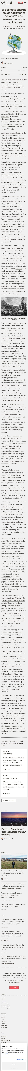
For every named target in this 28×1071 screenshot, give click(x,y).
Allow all (14, 1063)
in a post (19, 268)
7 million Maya (7, 109)
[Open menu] (25, 2)
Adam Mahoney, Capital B (7, 963)
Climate (14, 838)
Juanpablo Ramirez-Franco (8, 888)
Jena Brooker (7, 838)
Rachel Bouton (4, 927)
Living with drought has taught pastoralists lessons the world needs (12, 947)
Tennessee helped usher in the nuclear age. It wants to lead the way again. (12, 873)
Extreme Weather (5, 1006)
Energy (3, 997)
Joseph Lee (4, 952)
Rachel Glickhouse (5, 940)
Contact (3, 1021)
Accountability (4, 1004)
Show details (20, 1059)
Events (3, 1038)
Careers (3, 1023)
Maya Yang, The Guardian (7, 900)
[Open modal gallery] (14, 306)
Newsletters (4, 1036)
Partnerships (4, 1025)
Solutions (3, 1002)
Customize (13, 1068)
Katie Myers (7, 879)
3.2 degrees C (19, 281)
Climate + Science (22, 70)
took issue (5, 561)
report (5, 133)
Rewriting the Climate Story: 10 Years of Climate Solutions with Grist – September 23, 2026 (12, 921)
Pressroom (4, 1027)
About (2, 1017)
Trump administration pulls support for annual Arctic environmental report (11, 895)
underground (6, 576)
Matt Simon (18, 888)
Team (2, 1019)
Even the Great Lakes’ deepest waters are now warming (13, 832)
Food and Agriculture (6, 1008)
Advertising (4, 1042)
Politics (3, 999)
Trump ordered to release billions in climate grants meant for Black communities (13, 959)
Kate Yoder (6, 62)
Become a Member (5, 1040)
